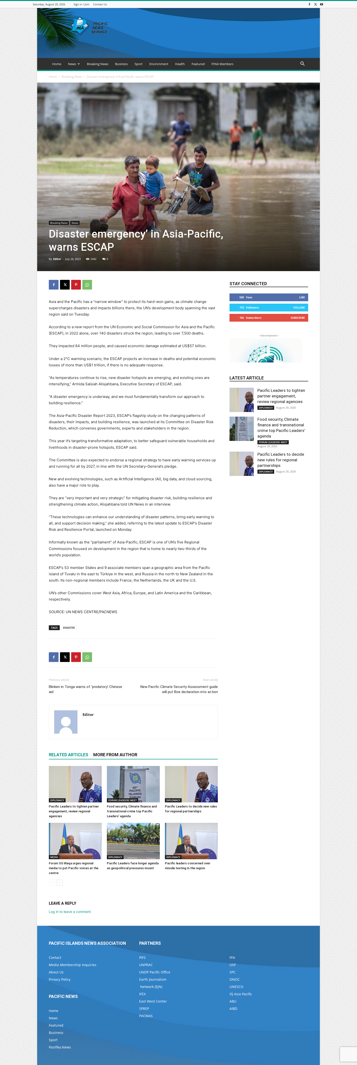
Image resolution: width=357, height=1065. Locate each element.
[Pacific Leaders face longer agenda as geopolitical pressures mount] (133, 841)
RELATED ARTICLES (68, 754)
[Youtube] (321, 4)
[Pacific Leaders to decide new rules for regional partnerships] (191, 784)
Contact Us (100, 4)
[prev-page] (52, 883)
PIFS (142, 957)
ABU (233, 1001)
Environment (158, 64)
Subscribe (298, 317)
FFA (232, 957)
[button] (302, 64)
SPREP (144, 1008)
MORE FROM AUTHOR (115, 754)
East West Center (153, 1001)
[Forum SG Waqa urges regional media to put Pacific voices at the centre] (75, 841)
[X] (315, 4)
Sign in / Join (81, 4)
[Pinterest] (76, 285)
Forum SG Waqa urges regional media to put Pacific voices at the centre (73, 868)
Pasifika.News (60, 1047)
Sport (139, 64)
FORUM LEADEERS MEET (122, 800)
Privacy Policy (59, 979)
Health (180, 64)
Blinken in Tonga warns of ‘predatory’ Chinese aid (85, 689)
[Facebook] (309, 4)
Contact (55, 957)
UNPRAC (146, 964)
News (72, 64)
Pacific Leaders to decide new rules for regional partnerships (280, 460)
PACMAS (146, 1015)
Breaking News (97, 64)
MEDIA (54, 857)
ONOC (235, 979)
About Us (56, 972)
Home (56, 64)
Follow (299, 307)
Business (121, 64)
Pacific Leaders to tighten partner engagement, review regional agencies (74, 811)
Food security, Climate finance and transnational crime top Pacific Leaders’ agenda (132, 811)
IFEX (142, 994)
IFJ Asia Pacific (241, 994)
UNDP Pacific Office (154, 972)
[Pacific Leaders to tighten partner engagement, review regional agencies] (75, 784)
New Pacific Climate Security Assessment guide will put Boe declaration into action (179, 689)
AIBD (233, 1008)
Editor (57, 259)
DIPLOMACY (57, 800)
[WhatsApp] (87, 285)
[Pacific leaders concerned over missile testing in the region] (191, 841)
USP (233, 964)
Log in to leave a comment (70, 912)
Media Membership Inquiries (72, 964)
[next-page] (60, 883)
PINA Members (222, 64)
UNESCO (236, 986)
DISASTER (69, 627)
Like (302, 297)
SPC (233, 972)
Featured (198, 64)
